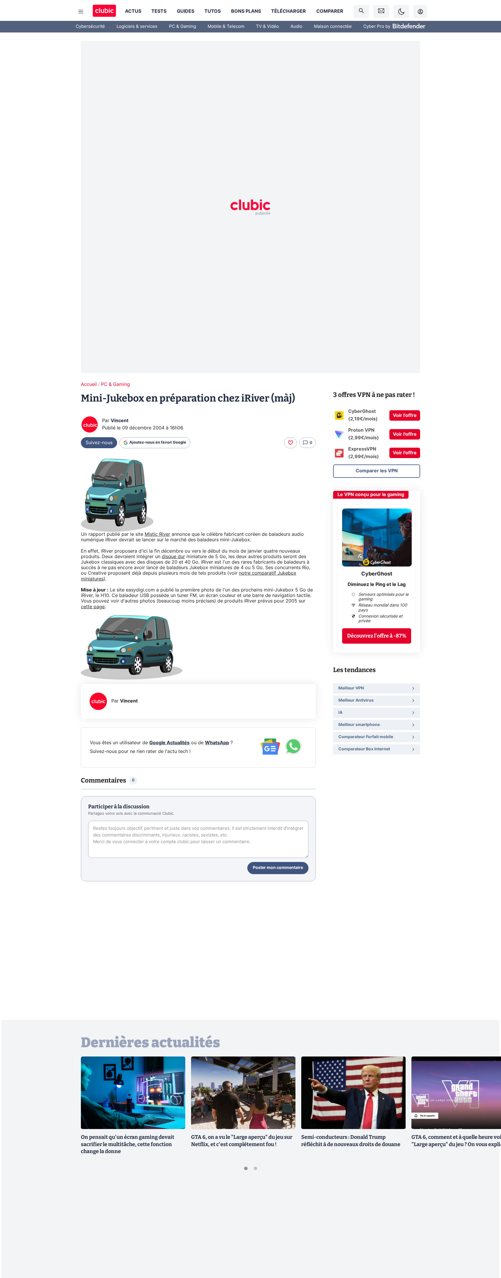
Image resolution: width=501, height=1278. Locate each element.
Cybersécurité (90, 26)
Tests (158, 11)
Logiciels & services (137, 26)
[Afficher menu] (81, 11)
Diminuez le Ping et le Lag (377, 584)
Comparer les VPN (377, 471)
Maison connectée (333, 26)
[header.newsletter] (381, 11)
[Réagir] (290, 443)
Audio (296, 26)
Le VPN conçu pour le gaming (370, 494)
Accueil (89, 384)
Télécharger (288, 11)
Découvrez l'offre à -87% (376, 636)
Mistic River (157, 534)
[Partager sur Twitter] (486, 1247)
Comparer (329, 11)
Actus (133, 11)
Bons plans (246, 11)
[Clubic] (104, 11)
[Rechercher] (361, 11)
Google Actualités (169, 742)
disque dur (173, 556)
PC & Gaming (182, 26)
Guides (185, 11)
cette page (93, 606)
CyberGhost (376, 574)
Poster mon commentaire (278, 868)
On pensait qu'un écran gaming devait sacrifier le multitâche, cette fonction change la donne (127, 1144)
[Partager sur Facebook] (486, 1228)
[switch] (401, 11)
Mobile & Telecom (226, 26)
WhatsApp (217, 742)
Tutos (212, 11)
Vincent (119, 420)
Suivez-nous (99, 442)
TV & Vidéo (267, 26)
